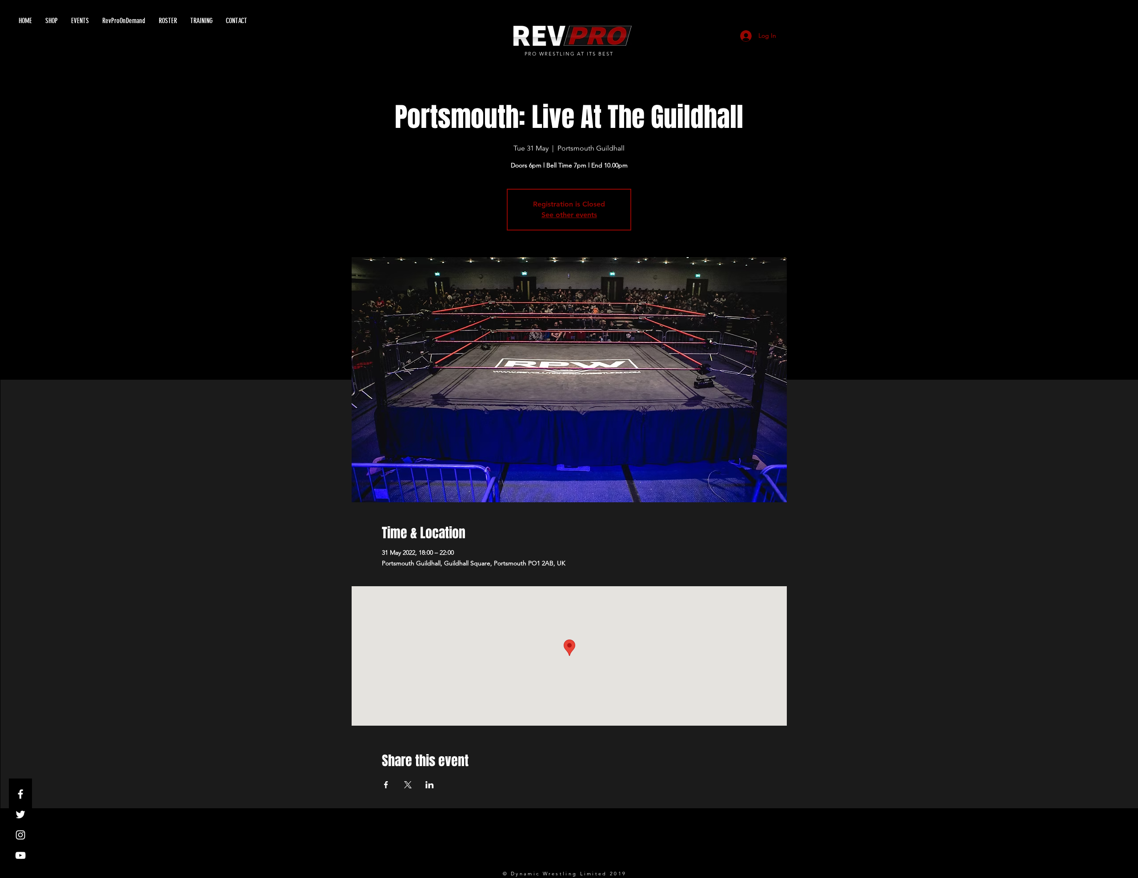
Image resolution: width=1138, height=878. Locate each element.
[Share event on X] (408, 784)
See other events (569, 215)
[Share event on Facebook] (386, 784)
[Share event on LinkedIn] (429, 784)
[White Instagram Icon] (20, 835)
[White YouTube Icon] (20, 855)
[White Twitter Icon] (20, 814)
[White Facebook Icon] (20, 794)
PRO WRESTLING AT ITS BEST (569, 54)
